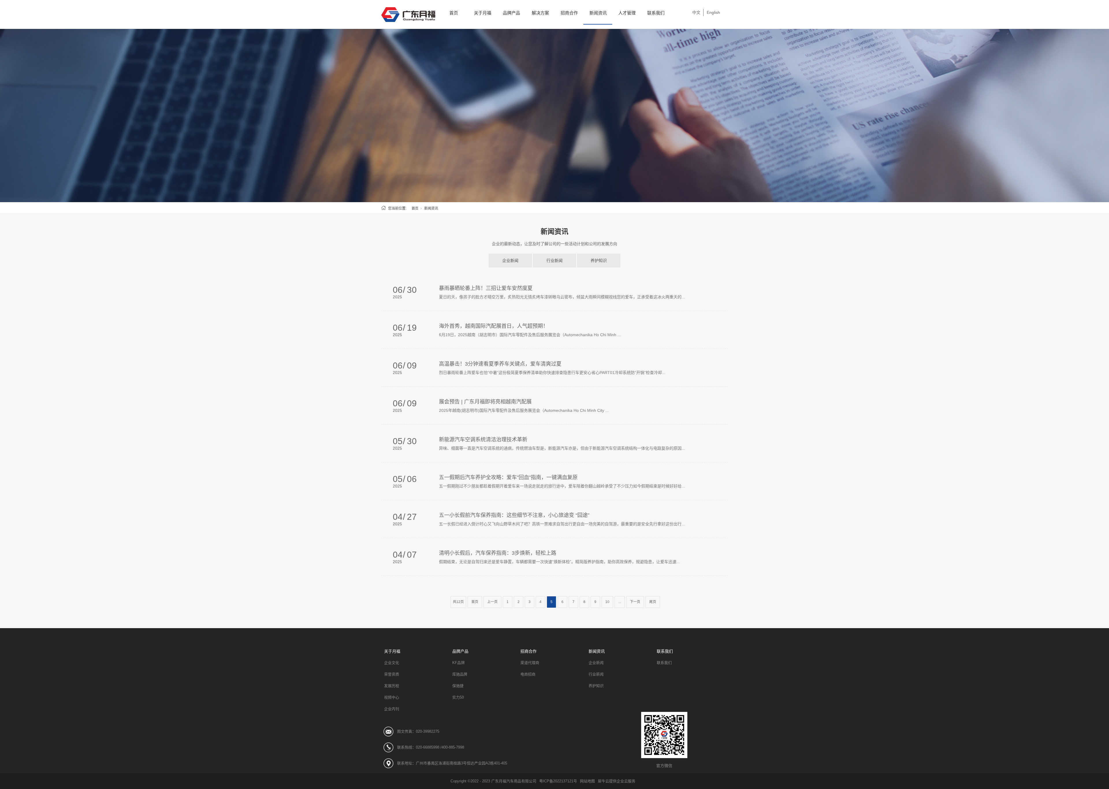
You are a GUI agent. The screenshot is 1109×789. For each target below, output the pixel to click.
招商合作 (569, 12)
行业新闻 (554, 260)
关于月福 (482, 12)
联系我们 (656, 12)
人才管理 (627, 12)
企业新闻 (510, 260)
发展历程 (391, 686)
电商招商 (527, 674)
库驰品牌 (459, 674)
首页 (453, 12)
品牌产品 (511, 12)
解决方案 (540, 12)
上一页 (492, 602)
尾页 (652, 602)
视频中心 (391, 697)
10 (607, 602)
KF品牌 (458, 662)
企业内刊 (391, 709)
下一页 (635, 602)
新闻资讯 (598, 12)
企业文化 (391, 662)
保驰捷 (458, 686)
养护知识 (599, 260)
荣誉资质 (391, 674)
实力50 (458, 697)
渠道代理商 (529, 662)
